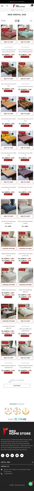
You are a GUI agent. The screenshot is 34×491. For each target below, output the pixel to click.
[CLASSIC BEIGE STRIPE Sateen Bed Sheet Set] (25, 239)
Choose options (8, 248)
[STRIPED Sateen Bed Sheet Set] (8, 275)
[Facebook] (2, 455)
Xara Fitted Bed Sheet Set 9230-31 (8, 119)
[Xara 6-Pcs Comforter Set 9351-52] (25, 69)
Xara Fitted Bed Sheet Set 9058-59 (8, 188)
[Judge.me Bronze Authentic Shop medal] (8, 411)
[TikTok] (17, 455)
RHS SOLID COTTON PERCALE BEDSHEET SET (9, 222)
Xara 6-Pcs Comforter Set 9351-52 (25, 86)
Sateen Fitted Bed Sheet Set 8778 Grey (8, 84)
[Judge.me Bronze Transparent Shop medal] (17, 411)
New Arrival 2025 (19, 9)
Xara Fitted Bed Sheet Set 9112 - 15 (25, 188)
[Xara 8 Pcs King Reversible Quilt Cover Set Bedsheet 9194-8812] (25, 32)
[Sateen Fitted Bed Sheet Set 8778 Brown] (25, 104)
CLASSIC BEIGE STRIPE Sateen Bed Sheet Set (25, 254)
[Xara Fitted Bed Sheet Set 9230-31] (8, 104)
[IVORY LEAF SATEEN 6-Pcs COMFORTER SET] (25, 311)
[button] (16, 21)
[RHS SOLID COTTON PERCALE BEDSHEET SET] (8, 206)
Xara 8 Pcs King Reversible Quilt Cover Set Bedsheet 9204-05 (9, 50)
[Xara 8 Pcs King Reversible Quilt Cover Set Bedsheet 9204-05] (8, 32)
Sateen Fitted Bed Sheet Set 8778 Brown (25, 119)
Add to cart (8, 42)
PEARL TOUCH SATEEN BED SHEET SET (25, 290)
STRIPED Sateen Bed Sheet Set (8, 289)
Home (12, 9)
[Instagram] (7, 455)
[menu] (2, 6)
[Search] (7, 6)
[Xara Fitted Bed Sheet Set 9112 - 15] (25, 172)
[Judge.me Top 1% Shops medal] (25, 411)
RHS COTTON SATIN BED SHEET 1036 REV (25, 222)
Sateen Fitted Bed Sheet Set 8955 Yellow (8, 154)
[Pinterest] (12, 455)
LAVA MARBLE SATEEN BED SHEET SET (8, 327)
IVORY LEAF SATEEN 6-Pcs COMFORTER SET (25, 329)
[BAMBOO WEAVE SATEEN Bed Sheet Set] (8, 239)
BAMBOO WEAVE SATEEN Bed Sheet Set (9, 254)
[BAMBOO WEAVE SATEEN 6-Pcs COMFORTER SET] (8, 348)
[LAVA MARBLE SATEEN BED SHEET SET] (8, 311)
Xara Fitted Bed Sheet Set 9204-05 (25, 154)
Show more (17, 385)
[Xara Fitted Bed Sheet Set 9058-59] (8, 172)
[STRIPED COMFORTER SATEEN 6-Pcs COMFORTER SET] (25, 348)
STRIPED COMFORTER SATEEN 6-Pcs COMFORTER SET (25, 366)
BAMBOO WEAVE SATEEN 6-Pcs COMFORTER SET (8, 366)
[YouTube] (22, 455)
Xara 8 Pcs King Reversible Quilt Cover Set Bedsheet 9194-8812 (25, 50)
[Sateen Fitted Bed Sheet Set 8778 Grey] (8, 69)
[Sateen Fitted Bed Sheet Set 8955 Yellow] (8, 138)
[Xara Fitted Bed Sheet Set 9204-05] (25, 138)
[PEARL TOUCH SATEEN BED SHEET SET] (25, 275)
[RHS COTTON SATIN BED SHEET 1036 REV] (25, 206)
